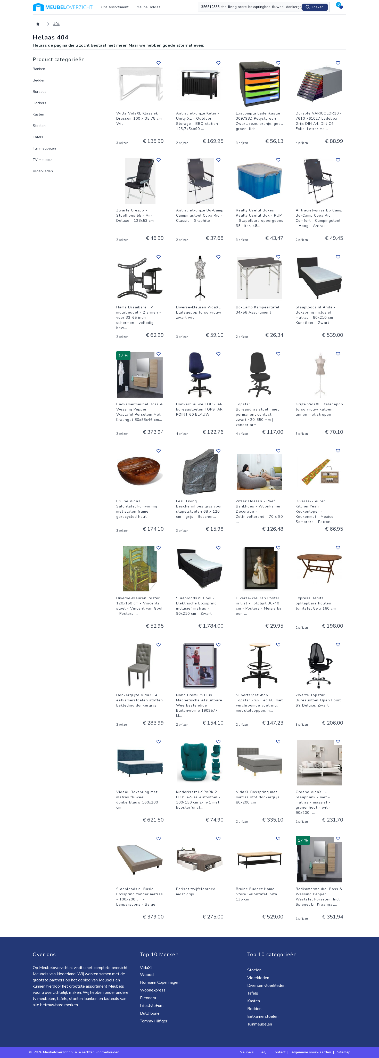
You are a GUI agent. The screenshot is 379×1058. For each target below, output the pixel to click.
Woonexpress (153, 990)
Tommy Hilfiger (154, 1021)
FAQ (263, 1052)
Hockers (39, 103)
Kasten (38, 114)
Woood (147, 975)
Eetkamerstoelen (263, 1016)
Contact (279, 1052)
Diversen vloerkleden (266, 985)
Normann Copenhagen (160, 982)
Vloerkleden (43, 171)
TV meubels (43, 159)
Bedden (39, 80)
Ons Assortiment (114, 7)
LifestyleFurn (152, 1005)
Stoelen (39, 125)
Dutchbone (150, 1013)
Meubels (247, 1052)
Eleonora (148, 998)
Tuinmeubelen (44, 148)
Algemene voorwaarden (311, 1052)
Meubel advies (148, 7)
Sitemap (343, 1052)
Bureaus (39, 91)
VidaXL (147, 968)
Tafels (38, 137)
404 (56, 23)
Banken (39, 69)
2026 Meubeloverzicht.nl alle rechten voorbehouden (77, 1052)
